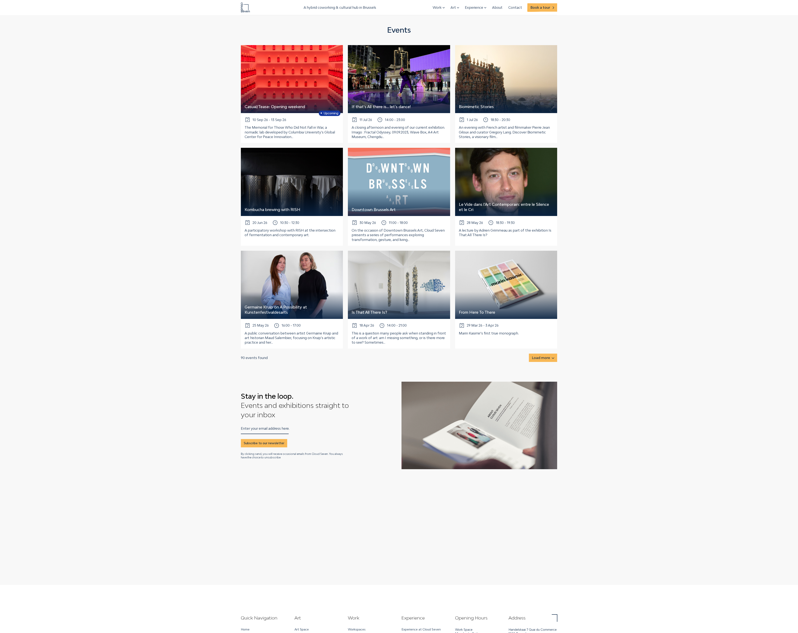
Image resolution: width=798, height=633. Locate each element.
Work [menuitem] (437, 7)
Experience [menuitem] (474, 7)
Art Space (301, 629)
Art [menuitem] (453, 7)
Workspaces (357, 629)
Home (245, 629)
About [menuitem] (497, 7)
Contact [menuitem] (515, 7)
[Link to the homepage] (245, 7)
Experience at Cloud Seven (421, 629)
